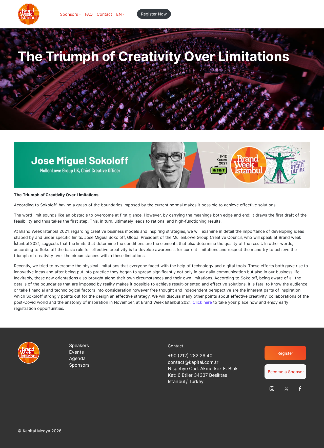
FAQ (89, 14)
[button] (120, 14)
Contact (104, 14)
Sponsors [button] (69, 14)
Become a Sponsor (286, 371)
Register (285, 353)
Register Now (154, 13)
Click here (202, 302)
